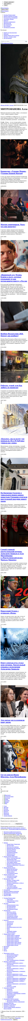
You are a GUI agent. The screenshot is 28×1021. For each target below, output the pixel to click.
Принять (15, 1019)
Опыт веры (10, 899)
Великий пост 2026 (12, 956)
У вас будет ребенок (12, 887)
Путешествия (7, 894)
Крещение (9, 989)
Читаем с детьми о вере (10, 36)
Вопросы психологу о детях (14, 888)
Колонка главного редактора (11, 891)
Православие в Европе (13, 941)
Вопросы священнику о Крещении (16, 979)
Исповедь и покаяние (12, 992)
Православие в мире (9, 934)
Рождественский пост (12, 954)
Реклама (6, 808)
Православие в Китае (12, 945)
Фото (5, 949)
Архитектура (10, 921)
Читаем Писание (11, 851)
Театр (8, 930)
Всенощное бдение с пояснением (15, 1001)
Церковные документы (10, 1004)
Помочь (6, 8)
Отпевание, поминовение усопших (16, 993)
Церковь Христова (9, 1003)
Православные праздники (11, 856)
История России (11, 907)
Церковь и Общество (9, 1006)
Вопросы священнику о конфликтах (16, 978)
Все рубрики (7, 26)
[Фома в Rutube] (6, 802)
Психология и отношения (10, 17)
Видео (5, 950)
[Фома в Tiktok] (6, 799)
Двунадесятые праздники (13, 860)
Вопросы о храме (11, 986)
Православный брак (12, 917)
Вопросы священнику (9, 22)
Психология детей (11, 881)
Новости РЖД (7, 895)
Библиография (11, 855)
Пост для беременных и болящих (15, 960)
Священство (10, 997)
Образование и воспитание (11, 892)
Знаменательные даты (13, 905)
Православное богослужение (11, 35)
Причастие (10, 990)
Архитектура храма (12, 876)
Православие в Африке (13, 936)
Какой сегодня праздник (10, 32)
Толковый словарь (12, 931)
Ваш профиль (7, 3)
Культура (6, 920)
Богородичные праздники (14, 863)
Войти (11, 43)
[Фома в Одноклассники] (8, 796)
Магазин (6, 807)
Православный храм (9, 874)
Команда (6, 811)
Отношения (7, 890)
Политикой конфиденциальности (18, 829)
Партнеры (6, 814)
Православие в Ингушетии (14, 942)
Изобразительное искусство (14, 927)
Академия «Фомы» (9, 19)
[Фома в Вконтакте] (7, 795)
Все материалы (8, 24)
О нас (5, 806)
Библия (6, 842)
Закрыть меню (4, 9)
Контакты (6, 810)
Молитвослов (7, 23)
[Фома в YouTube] (6, 800)
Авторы (11, 105)
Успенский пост (11, 957)
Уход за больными (11, 913)
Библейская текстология (13, 848)
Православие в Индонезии (14, 943)
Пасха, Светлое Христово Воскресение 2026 (14, 858)
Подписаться (19, 823)
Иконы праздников (12, 870)
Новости (6, 20)
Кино (8, 928)
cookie (18, 834)
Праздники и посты (9, 953)
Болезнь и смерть (11, 912)
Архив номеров (8, 815)
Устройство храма (11, 877)
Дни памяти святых (12, 862)
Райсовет (6, 34)
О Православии (11, 902)
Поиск (5, 5)
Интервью (6, 946)
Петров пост (10, 958)
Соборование (10, 996)
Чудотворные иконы (12, 873)
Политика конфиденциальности (12, 831)
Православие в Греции (13, 939)
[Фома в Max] (5, 803)
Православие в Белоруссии (14, 938)
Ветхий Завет (10, 845)
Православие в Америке (13, 935)
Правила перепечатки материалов (13, 833)
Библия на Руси (11, 854)
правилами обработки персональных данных (13, 827)
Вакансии (6, 813)
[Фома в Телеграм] (7, 798)
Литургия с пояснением (13, 1000)
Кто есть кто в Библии (13, 847)
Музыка (9, 925)
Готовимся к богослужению (11, 999)
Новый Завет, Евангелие (13, 844)
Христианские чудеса (12, 900)
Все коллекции (8, 38)
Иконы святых (11, 872)
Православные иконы (9, 867)
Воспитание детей (8, 878)
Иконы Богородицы (12, 869)
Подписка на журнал (9, 27)
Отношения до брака (12, 916)
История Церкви (11, 906)
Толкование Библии (12, 852)
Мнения (6, 948)
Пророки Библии (11, 849)
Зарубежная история (12, 909)
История (6, 903)
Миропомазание (11, 994)
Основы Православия (9, 15)
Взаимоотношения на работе (14, 918)
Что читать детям (11, 885)
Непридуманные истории (10, 16)
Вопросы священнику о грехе (15, 974)
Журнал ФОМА (5, 105)
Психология (7, 910)
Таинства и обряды (9, 988)
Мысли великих (11, 932)
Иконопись (10, 924)
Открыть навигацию (9, 2)
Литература (10, 923)
